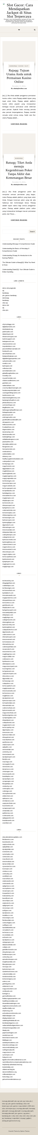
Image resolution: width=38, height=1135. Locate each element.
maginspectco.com (8, 564)
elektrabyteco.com (8, 664)
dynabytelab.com (8, 849)
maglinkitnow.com (8, 471)
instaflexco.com (7, 915)
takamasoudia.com (8, 434)
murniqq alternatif (22, 1108)
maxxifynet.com (7, 859)
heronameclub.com (8, 449)
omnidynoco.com (8, 801)
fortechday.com (7, 1077)
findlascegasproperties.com (11, 998)
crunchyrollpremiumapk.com (11, 388)
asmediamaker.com (9, 371)
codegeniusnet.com (8, 620)
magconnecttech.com (9, 989)
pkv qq (17, 1101)
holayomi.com (7, 1057)
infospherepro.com (8, 952)
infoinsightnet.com (8, 622)
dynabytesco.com (8, 940)
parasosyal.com (7, 415)
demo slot (5, 305)
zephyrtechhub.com (9, 803)
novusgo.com (6, 966)
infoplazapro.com (8, 500)
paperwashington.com (9, 1033)
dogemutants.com (8, 429)
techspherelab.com (8, 703)
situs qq (5, 303)
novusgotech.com (8, 764)
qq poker (26, 1113)
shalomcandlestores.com (10, 380)
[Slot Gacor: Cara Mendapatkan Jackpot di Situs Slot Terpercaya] (19, 10)
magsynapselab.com (9, 478)
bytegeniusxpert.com (9, 610)
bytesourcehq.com (8, 624)
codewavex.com (7, 659)
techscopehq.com (8, 727)
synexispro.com (7, 1055)
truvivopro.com (7, 869)
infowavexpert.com (8, 505)
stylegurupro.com (8, 942)
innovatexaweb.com (9, 595)
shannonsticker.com (9, 344)
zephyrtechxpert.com (9, 673)
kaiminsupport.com (8, 339)
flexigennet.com (7, 446)
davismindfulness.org (9, 1072)
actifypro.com (6, 910)
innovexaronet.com (8, 639)
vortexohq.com (7, 957)
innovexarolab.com (8, 530)
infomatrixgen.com (8, 527)
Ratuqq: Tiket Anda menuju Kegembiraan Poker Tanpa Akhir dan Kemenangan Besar (19, 170)
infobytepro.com (7, 615)
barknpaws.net (7, 366)
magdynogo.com (8, 566)
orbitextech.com (7, 986)
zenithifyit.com (7, 876)
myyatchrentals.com (9, 378)
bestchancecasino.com (10, 1037)
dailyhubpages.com (8, 1015)
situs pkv (5, 310)
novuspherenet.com (9, 793)
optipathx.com (7, 747)
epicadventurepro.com (9, 959)
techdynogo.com (7, 464)
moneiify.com (6, 375)
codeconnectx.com (8, 634)
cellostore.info (7, 368)
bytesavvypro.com (8, 520)
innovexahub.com (8, 861)
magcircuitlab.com (8, 656)
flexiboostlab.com (8, 920)
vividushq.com (7, 786)
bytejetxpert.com (7, 561)
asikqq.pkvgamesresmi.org (11, 1121)
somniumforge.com (8, 405)
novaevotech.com (8, 649)
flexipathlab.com (7, 784)
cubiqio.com (6, 947)
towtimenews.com (8, 395)
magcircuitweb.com (8, 486)
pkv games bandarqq (9, 295)
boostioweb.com (7, 842)
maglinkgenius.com (8, 654)
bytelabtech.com (7, 593)
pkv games (14, 1106)
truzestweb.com (7, 806)
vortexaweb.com (7, 883)
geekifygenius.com (8, 984)
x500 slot (31, 1106)
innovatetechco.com (9, 495)
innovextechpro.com (9, 483)
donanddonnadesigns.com (11, 1003)
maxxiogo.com (7, 762)
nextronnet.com (7, 766)
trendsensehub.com (9, 976)
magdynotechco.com (9, 598)
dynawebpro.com (8, 779)
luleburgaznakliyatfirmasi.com (12, 410)
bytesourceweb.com (9, 539)
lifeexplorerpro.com (8, 964)
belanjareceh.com (8, 341)
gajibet (28, 1118)
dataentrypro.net (7, 334)
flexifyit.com (6, 759)
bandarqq (5, 293)
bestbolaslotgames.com (10, 1023)
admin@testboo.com (20, 88)
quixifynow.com (7, 742)
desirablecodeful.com (9, 444)
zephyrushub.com (8, 844)
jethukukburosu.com (9, 402)
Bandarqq (13, 66)
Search (32, 231)
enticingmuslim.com (9, 417)
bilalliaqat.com (7, 1040)
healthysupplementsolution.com (12, 459)
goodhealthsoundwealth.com (11, 420)
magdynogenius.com (9, 476)
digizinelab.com (7, 678)
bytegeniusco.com (8, 508)
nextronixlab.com (8, 749)
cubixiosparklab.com (9, 647)
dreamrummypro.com (9, 336)
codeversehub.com (8, 708)
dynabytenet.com (8, 698)
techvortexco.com (8, 602)
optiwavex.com (7, 798)
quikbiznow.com (7, 813)
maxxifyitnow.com (8, 739)
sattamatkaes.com (8, 385)
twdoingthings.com (8, 437)
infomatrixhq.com (8, 644)
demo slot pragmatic (9, 288)
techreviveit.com (7, 503)
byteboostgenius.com (9, 715)
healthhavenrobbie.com (10, 1001)
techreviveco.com (8, 693)
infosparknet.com (8, 737)
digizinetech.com (8, 525)
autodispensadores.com (10, 1042)
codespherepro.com (9, 535)
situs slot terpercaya (8, 1108)
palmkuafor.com (7, 331)
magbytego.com (7, 617)
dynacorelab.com (8, 864)
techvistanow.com (8, 642)
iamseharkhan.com (8, 353)
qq (3, 290)
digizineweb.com (7, 632)
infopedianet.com (8, 720)
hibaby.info (5, 1030)
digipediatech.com (8, 468)
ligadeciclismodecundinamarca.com (14, 1059)
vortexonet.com (7, 856)
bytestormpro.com (8, 969)
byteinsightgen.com (8, 522)
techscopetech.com (9, 686)
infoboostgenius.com (9, 515)
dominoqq (5, 298)
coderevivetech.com (9, 544)
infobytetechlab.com (9, 532)
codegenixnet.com (8, 537)
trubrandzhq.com (8, 896)
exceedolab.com (7, 935)
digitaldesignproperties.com (11, 358)
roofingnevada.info (8, 1050)
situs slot (15, 1116)
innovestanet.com (8, 754)
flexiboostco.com (8, 839)
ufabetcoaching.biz (8, 1069)
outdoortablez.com (8, 454)
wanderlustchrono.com (10, 971)
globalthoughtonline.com (10, 373)
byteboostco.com (8, 661)
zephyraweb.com (8, 881)
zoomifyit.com (7, 823)
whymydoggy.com (8, 324)
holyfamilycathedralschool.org (12, 1064)
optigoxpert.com (7, 905)
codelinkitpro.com (8, 585)
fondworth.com (7, 351)
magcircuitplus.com (8, 554)
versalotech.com (7, 930)
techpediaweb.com (8, 490)
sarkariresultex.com (9, 361)
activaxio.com (7, 937)
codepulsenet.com (8, 722)
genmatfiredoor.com (9, 996)
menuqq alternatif (7, 1101)
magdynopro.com (8, 498)
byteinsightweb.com (9, 473)
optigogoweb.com (8, 818)
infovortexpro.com (8, 552)
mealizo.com (6, 363)
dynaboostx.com (7, 913)
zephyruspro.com (8, 744)
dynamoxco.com (8, 769)
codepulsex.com (7, 683)
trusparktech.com (8, 893)
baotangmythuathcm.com (10, 400)
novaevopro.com (8, 891)
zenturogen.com (7, 771)
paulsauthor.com (7, 441)
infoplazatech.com (8, 607)
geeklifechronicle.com (9, 949)
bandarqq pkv (6, 1116)
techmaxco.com (7, 932)
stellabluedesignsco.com (10, 439)
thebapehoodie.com (8, 412)
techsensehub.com (8, 590)
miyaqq (22, 1118)
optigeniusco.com (8, 886)
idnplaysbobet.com (8, 1018)
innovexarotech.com (9, 549)
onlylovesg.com (7, 1011)
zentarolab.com (7, 810)
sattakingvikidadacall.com (10, 1020)
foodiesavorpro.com (9, 954)
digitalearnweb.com (8, 326)
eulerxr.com (6, 981)
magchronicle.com (8, 466)
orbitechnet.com (7, 796)
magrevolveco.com (8, 547)
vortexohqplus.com (8, 922)
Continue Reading (19, 124)
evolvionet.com (7, 851)
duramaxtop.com (8, 432)
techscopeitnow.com (9, 557)
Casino (21, 66)
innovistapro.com (8, 918)
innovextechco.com (8, 651)
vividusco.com (7, 871)
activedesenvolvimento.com (11, 1013)
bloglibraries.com (8, 407)
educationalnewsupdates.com (12, 837)
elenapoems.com (8, 422)
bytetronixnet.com (8, 559)
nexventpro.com (7, 900)
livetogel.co (6, 993)
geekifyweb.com (7, 605)
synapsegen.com (8, 781)
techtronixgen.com (8, 481)
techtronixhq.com (8, 580)
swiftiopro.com (7, 925)
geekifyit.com (6, 383)
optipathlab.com (7, 847)
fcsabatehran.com (8, 427)
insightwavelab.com (9, 962)
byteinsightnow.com (9, 542)
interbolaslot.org (7, 329)
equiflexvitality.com (8, 1008)
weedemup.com (7, 1035)
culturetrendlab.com (9, 974)
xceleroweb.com (7, 815)
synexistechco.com (8, 866)
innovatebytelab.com (9, 612)
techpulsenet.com (8, 671)
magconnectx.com (8, 1052)
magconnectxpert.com (9, 666)
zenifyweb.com (7, 991)
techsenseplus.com (8, 513)
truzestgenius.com (8, 669)
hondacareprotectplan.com (11, 390)
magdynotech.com (8, 725)
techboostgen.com (8, 588)
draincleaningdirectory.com (11, 398)
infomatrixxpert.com (9, 637)
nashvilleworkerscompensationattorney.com (17, 1062)
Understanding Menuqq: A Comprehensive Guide (18, 244)
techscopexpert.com (9, 488)
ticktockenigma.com (9, 979)
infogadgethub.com (8, 583)
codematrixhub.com (9, 510)
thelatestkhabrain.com (9, 356)
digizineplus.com (7, 730)
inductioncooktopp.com (10, 1045)
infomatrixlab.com (8, 705)
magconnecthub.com (9, 713)
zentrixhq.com (7, 752)
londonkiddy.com (8, 1067)
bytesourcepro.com (8, 700)
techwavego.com (8, 681)
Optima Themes (25, 1131)
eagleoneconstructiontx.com (11, 1006)
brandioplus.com (7, 776)
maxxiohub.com (7, 878)
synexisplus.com (8, 854)
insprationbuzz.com (8, 346)
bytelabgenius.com (8, 493)
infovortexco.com (8, 676)
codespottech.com (8, 461)
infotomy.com (6, 456)
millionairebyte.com (8, 1074)
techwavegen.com (8, 517)
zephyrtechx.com (8, 903)
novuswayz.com (7, 908)
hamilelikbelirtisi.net (8, 927)
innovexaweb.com (8, 774)
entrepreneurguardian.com (11, 1028)
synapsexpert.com (8, 808)
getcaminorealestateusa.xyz (11, 1079)
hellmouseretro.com (9, 424)
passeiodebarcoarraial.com (11, 349)
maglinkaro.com (7, 695)
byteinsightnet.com (8, 627)
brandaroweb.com (8, 820)
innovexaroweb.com (9, 691)
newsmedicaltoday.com (10, 1047)
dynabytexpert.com (8, 757)
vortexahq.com (7, 874)
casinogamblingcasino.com (11, 393)
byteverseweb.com (8, 710)
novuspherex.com (8, 888)
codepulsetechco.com (9, 629)
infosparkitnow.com (8, 600)
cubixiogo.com (7, 791)
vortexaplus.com (7, 788)
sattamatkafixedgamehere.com (12, 1025)
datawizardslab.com (9, 944)
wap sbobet (23, 1106)
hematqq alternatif (8, 1113)
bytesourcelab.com (8, 735)
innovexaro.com (7, 732)
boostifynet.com (7, 898)
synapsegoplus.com (9, 717)
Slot (26, 66)
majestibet (15, 1118)
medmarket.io (7, 451)
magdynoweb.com (8, 688)
